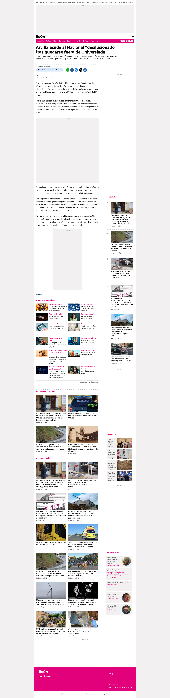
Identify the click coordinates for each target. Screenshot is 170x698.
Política (48, 41)
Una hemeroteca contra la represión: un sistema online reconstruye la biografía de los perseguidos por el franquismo (112, 465)
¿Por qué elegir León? (113, 570)
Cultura (55, 41)
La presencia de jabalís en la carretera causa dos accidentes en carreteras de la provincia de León (50, 446)
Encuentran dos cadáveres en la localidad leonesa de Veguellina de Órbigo (82, 415)
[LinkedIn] (85, 70)
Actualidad (40, 41)
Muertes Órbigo (51, 2)
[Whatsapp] (67, 70)
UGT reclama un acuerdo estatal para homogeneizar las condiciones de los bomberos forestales (50, 631)
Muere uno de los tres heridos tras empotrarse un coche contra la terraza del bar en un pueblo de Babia (82, 483)
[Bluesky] (76, 70)
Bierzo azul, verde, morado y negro (117, 582)
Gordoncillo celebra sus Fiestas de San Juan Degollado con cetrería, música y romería (82, 573)
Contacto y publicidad (104, 694)
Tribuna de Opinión (113, 552)
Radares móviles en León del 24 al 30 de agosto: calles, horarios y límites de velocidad (121, 359)
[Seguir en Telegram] (118, 687)
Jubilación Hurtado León (133, 2)
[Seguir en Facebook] (115, 687)
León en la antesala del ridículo (113, 595)
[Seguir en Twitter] (113, 687)
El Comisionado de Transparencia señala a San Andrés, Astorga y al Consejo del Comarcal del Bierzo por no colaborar (51, 514)
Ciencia (69, 41)
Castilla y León (95, 41)
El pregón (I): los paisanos (112, 607)
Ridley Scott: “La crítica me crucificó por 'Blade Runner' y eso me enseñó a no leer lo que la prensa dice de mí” (112, 476)
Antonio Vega (40, 520)
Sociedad (62, 41)
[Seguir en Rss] (132, 687)
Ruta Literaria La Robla (73, 2)
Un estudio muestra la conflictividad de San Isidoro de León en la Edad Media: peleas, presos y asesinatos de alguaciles (83, 447)
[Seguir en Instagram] (120, 687)
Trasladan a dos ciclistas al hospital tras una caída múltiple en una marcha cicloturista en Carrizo (82, 544)
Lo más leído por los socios (46, 391)
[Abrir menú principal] (133, 36)
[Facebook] (72, 70)
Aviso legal (93, 694)
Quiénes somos (64, 694)
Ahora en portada (43, 458)
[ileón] (50, 671)
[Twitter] (80, 70)
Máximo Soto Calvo (113, 565)
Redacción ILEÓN (41, 422)
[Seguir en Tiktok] (126, 687)
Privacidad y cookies (83, 694)
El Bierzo (86, 41)
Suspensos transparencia (61, 2)
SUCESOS (125, 2)
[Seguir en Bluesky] (110, 687)
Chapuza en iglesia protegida (105, 2)
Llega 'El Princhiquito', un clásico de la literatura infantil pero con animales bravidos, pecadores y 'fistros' (112, 454)
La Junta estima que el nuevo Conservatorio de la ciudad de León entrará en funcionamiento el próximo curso (82, 514)
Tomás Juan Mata (112, 598)
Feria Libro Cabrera (94, 2)
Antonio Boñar (111, 610)
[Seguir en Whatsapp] (129, 687)
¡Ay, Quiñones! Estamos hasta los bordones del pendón (112, 560)
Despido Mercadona (117, 2)
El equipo (73, 694)
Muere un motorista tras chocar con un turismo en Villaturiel (51, 543)
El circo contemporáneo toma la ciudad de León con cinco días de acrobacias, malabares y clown (82, 602)
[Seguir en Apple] (112, 674)
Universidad (77, 41)
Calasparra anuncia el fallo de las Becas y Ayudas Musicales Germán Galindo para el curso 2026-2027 (111, 443)
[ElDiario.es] (126, 41)
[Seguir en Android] (110, 674)
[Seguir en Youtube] (123, 687)
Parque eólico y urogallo (84, 2)
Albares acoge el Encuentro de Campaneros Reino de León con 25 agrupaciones (82, 631)
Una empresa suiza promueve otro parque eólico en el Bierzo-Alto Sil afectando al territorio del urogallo (50, 602)
